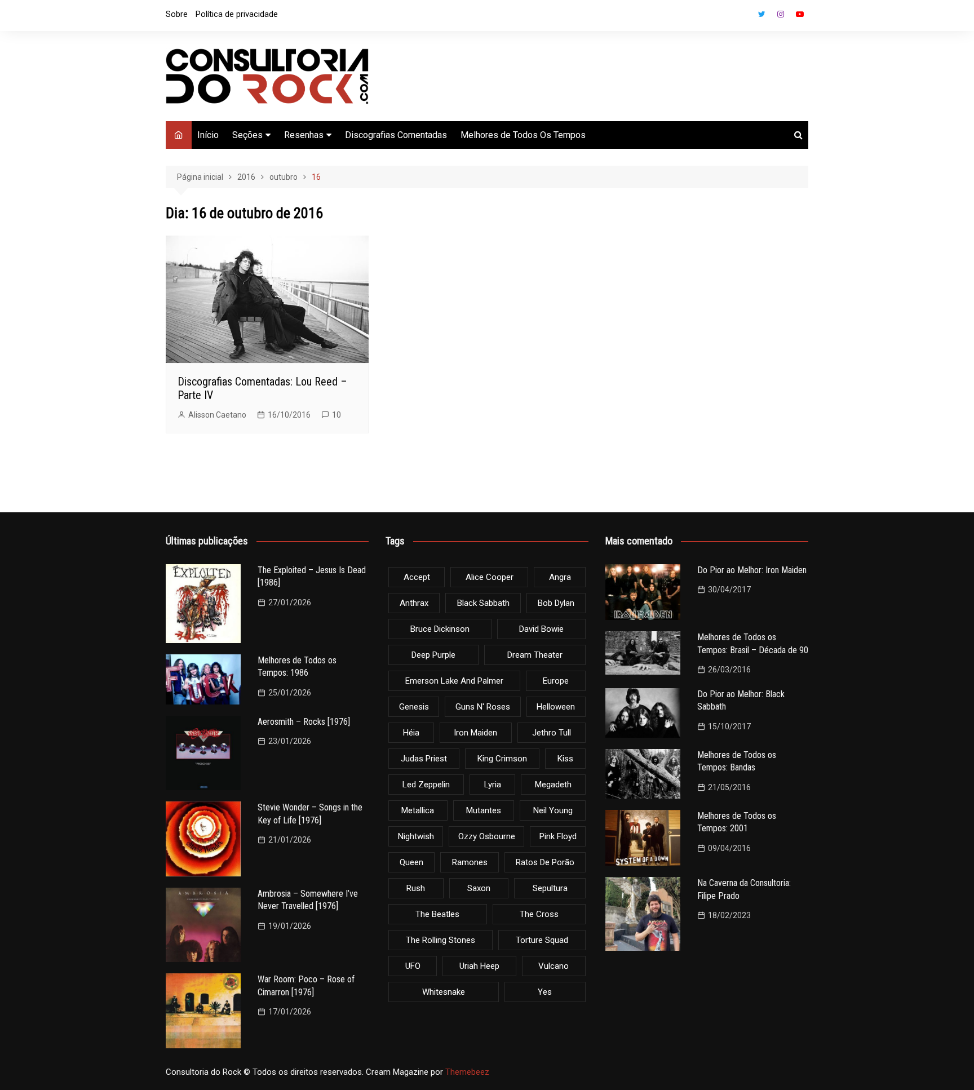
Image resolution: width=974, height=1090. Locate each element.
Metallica (417, 810)
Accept (417, 577)
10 (336, 414)
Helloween (556, 707)
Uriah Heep (479, 966)
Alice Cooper (489, 577)
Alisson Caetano (217, 414)
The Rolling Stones (440, 940)
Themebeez (467, 1072)
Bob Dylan (556, 603)
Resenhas (304, 135)
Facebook (742, 16)
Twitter (761, 14)
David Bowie (541, 629)
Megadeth (553, 784)
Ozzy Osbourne (486, 836)
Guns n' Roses (482, 707)
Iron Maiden (475, 733)
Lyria (492, 784)
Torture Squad (542, 940)
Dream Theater (535, 655)
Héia (411, 733)
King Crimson (502, 759)
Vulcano (553, 966)
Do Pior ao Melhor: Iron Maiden (752, 570)
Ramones (470, 862)
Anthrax (414, 603)
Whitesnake (443, 992)
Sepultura (550, 888)
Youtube (799, 14)
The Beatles (437, 914)
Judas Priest (424, 759)
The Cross (539, 914)
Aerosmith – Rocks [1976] (304, 721)
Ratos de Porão (545, 862)
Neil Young (553, 810)
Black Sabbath (483, 603)
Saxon (478, 888)
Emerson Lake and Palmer (454, 681)
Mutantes (483, 810)
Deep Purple (433, 655)
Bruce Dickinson (440, 629)
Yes (545, 992)
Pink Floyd (558, 836)
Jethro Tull (551, 733)
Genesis (414, 707)
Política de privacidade (237, 14)
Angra (560, 577)
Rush (415, 888)
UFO (412, 966)
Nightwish (416, 836)
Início (208, 135)
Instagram (780, 14)
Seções (247, 135)
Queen (411, 862)
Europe (556, 681)
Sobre (177, 14)
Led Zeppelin (426, 784)
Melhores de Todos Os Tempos (523, 135)
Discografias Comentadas (396, 135)
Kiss (565, 759)
